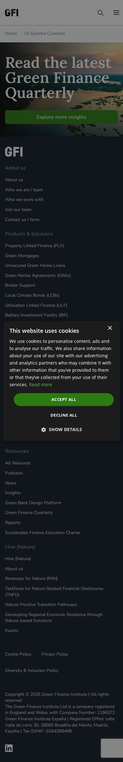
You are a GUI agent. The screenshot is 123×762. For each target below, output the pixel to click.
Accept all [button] (63, 399)
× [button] (109, 328)
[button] (61, 429)
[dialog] (61, 381)
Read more (40, 385)
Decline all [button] (63, 415)
